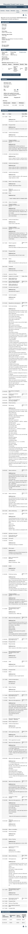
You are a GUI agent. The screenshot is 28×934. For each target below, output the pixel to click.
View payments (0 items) (11, 6)
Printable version (22, 52)
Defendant (13, 10)
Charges (8, 10)
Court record (17, 11)
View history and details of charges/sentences (11, 74)
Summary (3, 10)
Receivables (24, 10)
